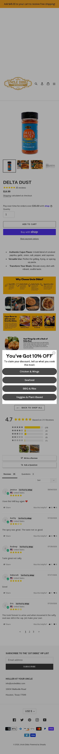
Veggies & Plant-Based (29, 397)
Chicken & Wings (29, 371)
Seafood (29, 380)
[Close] (54, 353)
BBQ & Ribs (29, 388)
